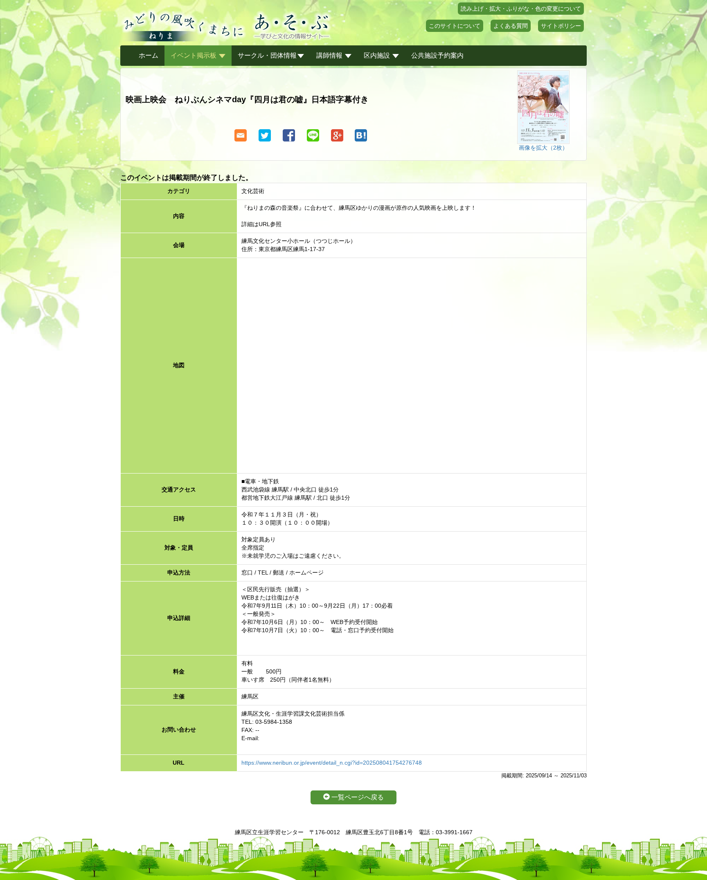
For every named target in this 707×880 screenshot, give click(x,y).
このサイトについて (454, 25)
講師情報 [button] (330, 55)
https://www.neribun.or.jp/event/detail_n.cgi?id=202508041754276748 (331, 762)
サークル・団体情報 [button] (267, 55)
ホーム (148, 55)
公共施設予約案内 (437, 55)
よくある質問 (510, 25)
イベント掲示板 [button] (194, 55)
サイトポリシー (561, 25)
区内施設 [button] (378, 55)
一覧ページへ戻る (357, 797)
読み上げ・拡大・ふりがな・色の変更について (521, 8)
